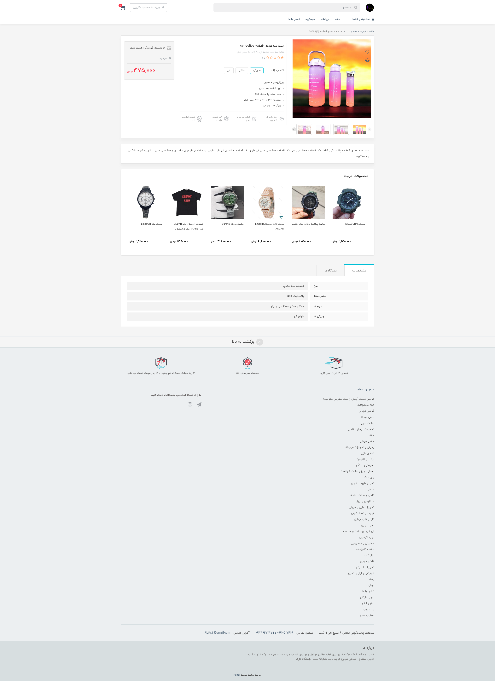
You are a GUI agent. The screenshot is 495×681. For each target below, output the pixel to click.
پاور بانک (369, 477)
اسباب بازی (367, 525)
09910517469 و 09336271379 (274, 633)
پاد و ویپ (368, 609)
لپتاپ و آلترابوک (365, 459)
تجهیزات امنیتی (365, 567)
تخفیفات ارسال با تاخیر (361, 429)
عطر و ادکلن (367, 603)
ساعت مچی (367, 423)
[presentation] (369, 129)
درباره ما (369, 585)
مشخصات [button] (359, 270)
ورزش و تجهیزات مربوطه (359, 447)
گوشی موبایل (366, 411)
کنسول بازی (367, 453)
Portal (237, 675)
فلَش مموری (367, 561)
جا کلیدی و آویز (365, 501)
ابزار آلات (369, 555)
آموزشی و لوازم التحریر (361, 573)
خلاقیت (369, 489)
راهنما (371, 579)
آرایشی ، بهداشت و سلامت (358, 531)
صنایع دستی (367, 615)
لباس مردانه (367, 417)
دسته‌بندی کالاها (361, 19)
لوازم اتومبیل (366, 537)
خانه (337, 19)
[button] (125, 7)
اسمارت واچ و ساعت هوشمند (357, 471)
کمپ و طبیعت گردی (362, 483)
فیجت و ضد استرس (362, 513)
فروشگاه (325, 19)
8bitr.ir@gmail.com (217, 633)
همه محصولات (365, 405)
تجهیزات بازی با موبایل (361, 507)
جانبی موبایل (366, 441)
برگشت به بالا (243, 341)
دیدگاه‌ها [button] (330, 270)
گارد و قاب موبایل (364, 519)
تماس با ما (294, 19)
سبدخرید (310, 19)
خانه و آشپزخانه (365, 549)
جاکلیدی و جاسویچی (362, 543)
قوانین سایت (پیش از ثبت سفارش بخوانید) (348, 399)
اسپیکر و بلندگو (365, 465)
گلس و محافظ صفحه (362, 495)
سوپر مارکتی (367, 597)
